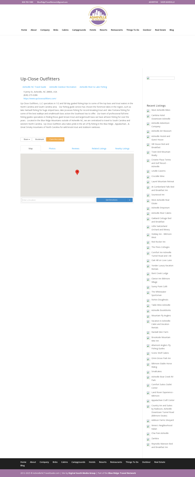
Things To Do (132, 30)
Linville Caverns (158, 170)
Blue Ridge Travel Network (122, 473)
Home (24, 30)
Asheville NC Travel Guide (34, 87)
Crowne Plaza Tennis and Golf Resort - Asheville (161, 163)
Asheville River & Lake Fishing (93, 87)
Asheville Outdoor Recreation (62, 87)
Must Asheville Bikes (160, 110)
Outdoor (147, 30)
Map (31, 148)
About (34, 30)
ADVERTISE (153, 2)
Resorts (103, 30)
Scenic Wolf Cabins (160, 353)
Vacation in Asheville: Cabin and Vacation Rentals (161, 324)
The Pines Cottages (160, 247)
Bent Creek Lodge (159, 273)
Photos (52, 148)
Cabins (65, 30)
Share (26, 139)
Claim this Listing (56, 139)
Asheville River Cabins (161, 213)
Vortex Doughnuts (159, 299)
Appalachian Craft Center (162, 400)
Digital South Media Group (82, 473)
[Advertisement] (97, 47)
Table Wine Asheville (160, 305)
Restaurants (117, 30)
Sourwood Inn (157, 194)
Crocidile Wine (157, 176)
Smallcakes (156, 371)
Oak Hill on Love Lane (161, 260)
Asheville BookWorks (161, 310)
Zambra (155, 438)
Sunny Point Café (159, 286)
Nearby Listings (122, 148)
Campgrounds (79, 30)
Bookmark (39, 139)
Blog (172, 30)
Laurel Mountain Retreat (162, 181)
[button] (77, 172)
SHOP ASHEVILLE (168, 2)
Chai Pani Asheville (160, 433)
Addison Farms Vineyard (162, 420)
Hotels (93, 30)
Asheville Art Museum (161, 130)
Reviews (75, 148)
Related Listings (99, 148)
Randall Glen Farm (159, 332)
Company (45, 30)
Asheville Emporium (160, 207)
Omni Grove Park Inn (161, 358)
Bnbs (55, 30)
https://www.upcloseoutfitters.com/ (40, 98)
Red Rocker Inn (158, 241)
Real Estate (160, 30)
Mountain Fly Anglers (161, 315)
